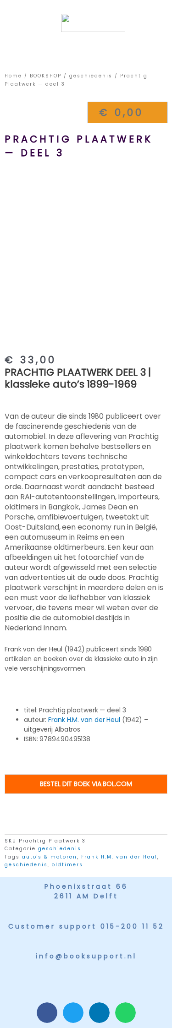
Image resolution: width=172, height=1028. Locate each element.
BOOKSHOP (45, 75)
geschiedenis (90, 75)
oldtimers (67, 865)
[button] (83, 47)
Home (13, 75)
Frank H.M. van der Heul (84, 719)
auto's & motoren (49, 857)
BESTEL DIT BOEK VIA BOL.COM (86, 783)
